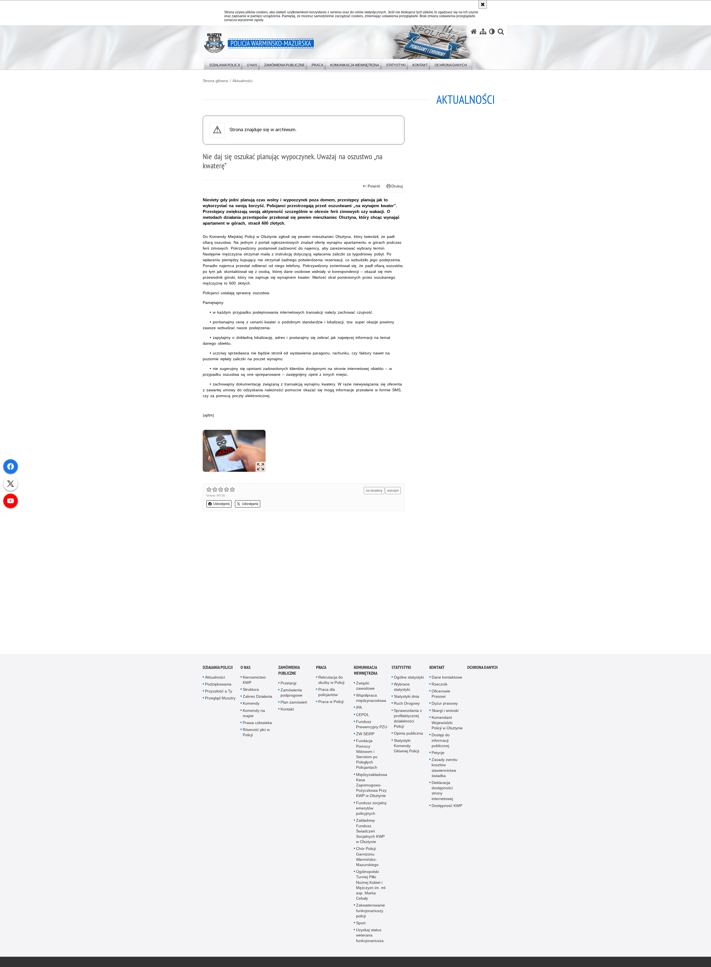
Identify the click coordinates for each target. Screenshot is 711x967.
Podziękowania (218, 688)
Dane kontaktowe (447, 681)
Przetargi (288, 687)
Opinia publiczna (408, 738)
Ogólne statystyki (409, 681)
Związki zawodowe (365, 690)
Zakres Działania (257, 701)
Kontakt (287, 714)
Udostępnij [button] (221, 504)
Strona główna (215, 80)
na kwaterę (374, 491)
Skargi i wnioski (445, 715)
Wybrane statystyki (402, 691)
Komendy (251, 708)
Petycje (438, 757)
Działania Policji (218, 672)
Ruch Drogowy (407, 708)
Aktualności (242, 80)
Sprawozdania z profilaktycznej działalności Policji (408, 723)
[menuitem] (225, 64)
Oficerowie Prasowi (441, 698)
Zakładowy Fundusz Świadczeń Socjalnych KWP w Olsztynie (370, 836)
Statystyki (401, 672)
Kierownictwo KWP (254, 684)
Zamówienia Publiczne (289, 675)
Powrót (374, 186)
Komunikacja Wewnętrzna (365, 675)
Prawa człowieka (257, 727)
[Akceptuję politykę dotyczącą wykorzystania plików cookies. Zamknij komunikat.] (483, 4)
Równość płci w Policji (256, 737)
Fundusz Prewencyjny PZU (371, 729)
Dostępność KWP (447, 810)
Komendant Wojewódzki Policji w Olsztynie (447, 727)
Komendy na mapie (254, 717)
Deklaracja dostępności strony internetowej (442, 795)
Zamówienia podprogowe (291, 697)
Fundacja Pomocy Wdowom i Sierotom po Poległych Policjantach (366, 758)
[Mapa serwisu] (483, 31)
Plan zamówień (294, 707)
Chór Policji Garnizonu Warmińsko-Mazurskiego (367, 861)
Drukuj (397, 186)
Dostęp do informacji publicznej (441, 744)
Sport (360, 927)
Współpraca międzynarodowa (371, 702)
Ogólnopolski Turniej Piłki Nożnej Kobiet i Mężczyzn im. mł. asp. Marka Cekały (371, 889)
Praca (321, 672)
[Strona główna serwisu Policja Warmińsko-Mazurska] (474, 31)
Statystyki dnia (406, 701)
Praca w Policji (331, 706)
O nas (246, 672)
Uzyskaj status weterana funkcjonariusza (370, 939)
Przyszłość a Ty (218, 696)
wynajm (393, 491)
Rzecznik (439, 688)
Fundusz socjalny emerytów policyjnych (371, 812)
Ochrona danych (482, 672)
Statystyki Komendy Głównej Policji (406, 750)
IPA (359, 712)
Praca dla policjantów (328, 697)
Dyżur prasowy (445, 708)
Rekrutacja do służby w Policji (331, 684)
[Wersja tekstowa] (492, 31)
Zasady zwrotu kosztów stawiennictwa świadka (444, 772)
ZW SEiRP (365, 738)
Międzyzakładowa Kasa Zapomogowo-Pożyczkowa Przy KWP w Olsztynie (371, 790)
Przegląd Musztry (220, 702)
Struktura (251, 694)
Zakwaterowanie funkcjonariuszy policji (370, 915)
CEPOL (362, 719)
